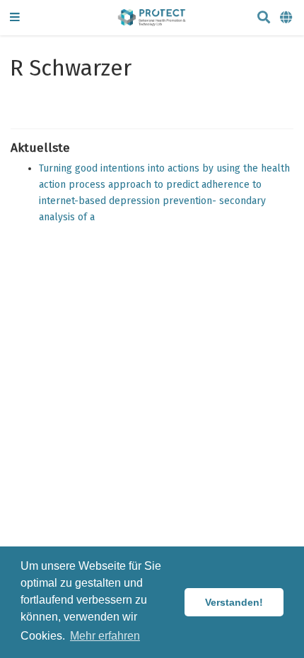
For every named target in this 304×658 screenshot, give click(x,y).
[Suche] (263, 18)
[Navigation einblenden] (15, 18)
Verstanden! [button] (234, 602)
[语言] (287, 18)
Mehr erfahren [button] (105, 636)
